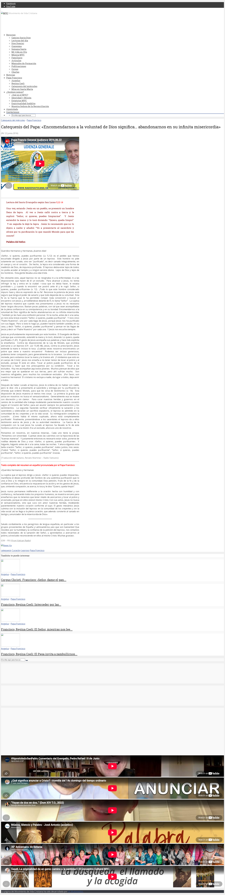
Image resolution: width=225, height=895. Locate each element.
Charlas (15, 72)
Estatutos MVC (19, 100)
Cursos (14, 69)
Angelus (15, 80)
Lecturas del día (19, 40)
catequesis (6, 550)
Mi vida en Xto (19, 52)
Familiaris (16, 57)
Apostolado (12, 109)
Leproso (25, 550)
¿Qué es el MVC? (19, 94)
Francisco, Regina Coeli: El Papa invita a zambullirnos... (39, 654)
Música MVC (17, 54)
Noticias (10, 74)
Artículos (16, 60)
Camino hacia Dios (21, 37)
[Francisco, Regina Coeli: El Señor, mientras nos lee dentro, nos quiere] (10, 620)
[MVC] (4, 13)
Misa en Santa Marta (22, 89)
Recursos (10, 34)
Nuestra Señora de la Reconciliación (30, 106)
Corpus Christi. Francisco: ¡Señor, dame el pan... (33, 580)
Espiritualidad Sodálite (23, 103)
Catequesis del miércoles (24, 86)
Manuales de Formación (23, 63)
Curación (16, 550)
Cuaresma (16, 46)
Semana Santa (18, 49)
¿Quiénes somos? (15, 92)
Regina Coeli (17, 83)
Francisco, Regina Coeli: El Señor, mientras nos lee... (37, 629)
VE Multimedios (76, 891)
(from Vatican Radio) (21, 540)
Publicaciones (18, 66)
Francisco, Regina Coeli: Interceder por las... (31, 604)
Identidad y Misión (21, 97)
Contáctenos (12, 112)
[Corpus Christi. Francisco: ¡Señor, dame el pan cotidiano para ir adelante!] (10, 571)
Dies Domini (17, 43)
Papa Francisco (14, 77)
